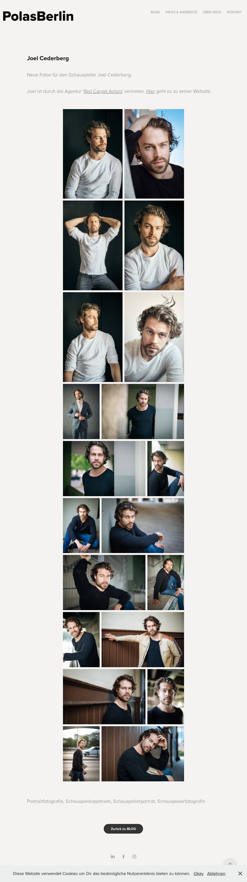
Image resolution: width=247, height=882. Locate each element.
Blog (155, 12)
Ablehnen (216, 873)
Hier (150, 91)
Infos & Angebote (181, 12)
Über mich (212, 12)
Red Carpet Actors (103, 91)
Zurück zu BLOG (123, 828)
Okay (199, 873)
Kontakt (234, 12)
